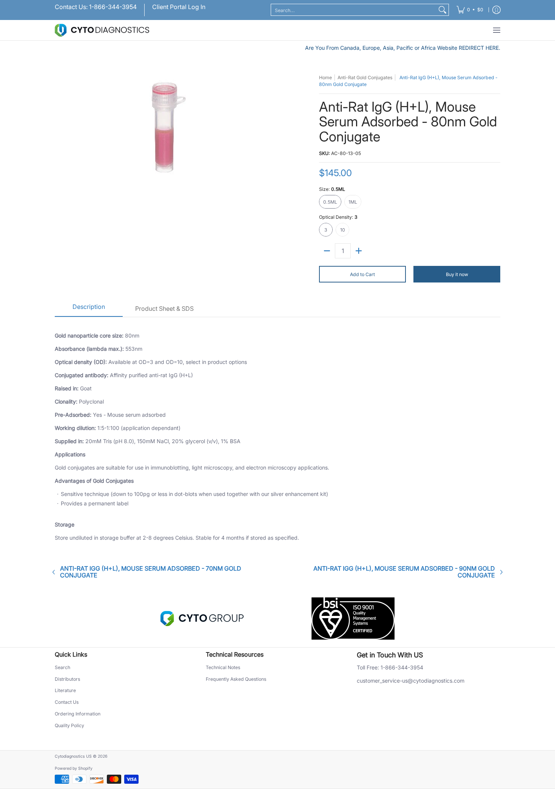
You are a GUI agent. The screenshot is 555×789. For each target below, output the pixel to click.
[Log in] (496, 10)
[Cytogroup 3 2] (202, 618)
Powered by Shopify (73, 768)
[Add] (359, 251)
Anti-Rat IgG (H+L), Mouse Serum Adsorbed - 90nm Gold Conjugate (404, 572)
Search (62, 667)
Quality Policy (69, 725)
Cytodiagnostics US (73, 756)
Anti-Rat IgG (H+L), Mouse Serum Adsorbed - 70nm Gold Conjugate (150, 572)
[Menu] (496, 30)
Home (325, 77)
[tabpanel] (277, 435)
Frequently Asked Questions (236, 679)
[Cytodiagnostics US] (102, 30)
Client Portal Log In (178, 7)
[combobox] (353, 9)
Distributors (67, 679)
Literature (65, 690)
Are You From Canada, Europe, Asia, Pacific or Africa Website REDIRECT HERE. (402, 48)
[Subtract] (327, 251)
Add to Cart (362, 274)
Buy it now (457, 274)
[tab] (89, 309)
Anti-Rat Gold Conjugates (365, 77)
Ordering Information (77, 714)
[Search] (442, 9)
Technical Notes (223, 667)
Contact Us (67, 702)
